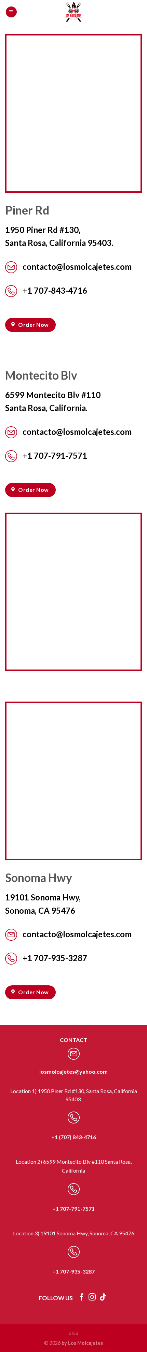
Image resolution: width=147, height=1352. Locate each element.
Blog (73, 1333)
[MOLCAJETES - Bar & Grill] (73, 12)
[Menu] (11, 12)
